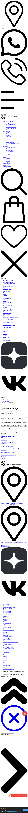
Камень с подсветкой (11, 128)
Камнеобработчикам (8, 322)
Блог (4, 655)
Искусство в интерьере (11, 144)
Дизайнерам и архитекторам (9, 321)
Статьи (7, 162)
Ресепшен (8, 154)
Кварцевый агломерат (11, 127)
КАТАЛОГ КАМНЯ (8, 121)
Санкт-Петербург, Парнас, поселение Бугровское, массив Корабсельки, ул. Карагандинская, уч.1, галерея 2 (14, 543)
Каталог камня (6, 604)
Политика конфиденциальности (10, 667)
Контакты (5, 662)
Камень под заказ (10, 129)
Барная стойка (9, 153)
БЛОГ (4, 157)
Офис (7, 139)
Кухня (7, 132)
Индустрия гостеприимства (12, 143)
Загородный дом (10, 142)
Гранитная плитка (7, 614)
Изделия (5, 632)
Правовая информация (8, 669)
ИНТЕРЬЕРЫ (6, 131)
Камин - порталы (10, 151)
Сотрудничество (7, 644)
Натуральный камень (11, 123)
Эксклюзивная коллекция (12, 124)
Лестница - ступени (10, 150)
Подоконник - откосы (11, 149)
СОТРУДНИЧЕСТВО (8, 319)
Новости (8, 158)
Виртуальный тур (7, 166)
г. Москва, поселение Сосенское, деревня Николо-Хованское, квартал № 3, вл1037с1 (12, 504)
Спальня (8, 135)
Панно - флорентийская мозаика (13, 155)
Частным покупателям (8, 323)
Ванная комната (9, 138)
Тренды (8, 159)
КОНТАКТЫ (6, 165)
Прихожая (8, 136)
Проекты (8, 161)
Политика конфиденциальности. (14, 811)
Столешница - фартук (11, 147)
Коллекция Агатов (10, 125)
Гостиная (8, 134)
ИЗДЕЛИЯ (5, 146)
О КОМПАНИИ (7, 164)
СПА (7, 140)
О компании (6, 652)
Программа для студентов (9, 325)
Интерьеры (5, 616)
